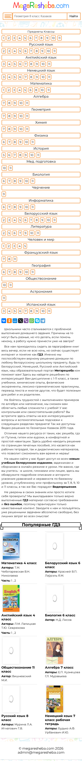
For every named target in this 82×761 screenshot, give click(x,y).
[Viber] (26, 320)
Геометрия (41, 109)
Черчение (41, 187)
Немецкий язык (41, 70)
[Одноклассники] (9, 320)
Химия (41, 122)
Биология (41, 174)
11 (60, 38)
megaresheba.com (38, 748)
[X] (20, 320)
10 (53, 38)
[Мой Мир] (15, 320)
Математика (41, 83)
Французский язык (41, 252)
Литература (41, 226)
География (41, 265)
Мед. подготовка (41, 161)
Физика (41, 135)
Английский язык (41, 57)
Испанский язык (41, 304)
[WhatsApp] (31, 320)
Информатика (41, 200)
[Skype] (37, 320)
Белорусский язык (41, 213)
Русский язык (41, 44)
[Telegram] (42, 320)
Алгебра (41, 96)
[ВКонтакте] (3, 320)
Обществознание (41, 278)
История (41, 148)
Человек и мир (41, 239)
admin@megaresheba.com (41, 752)
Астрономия (41, 291)
